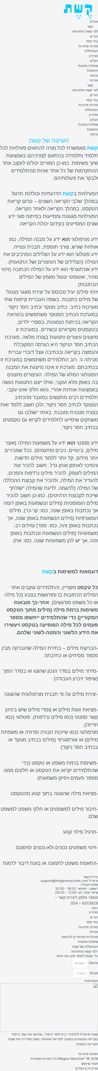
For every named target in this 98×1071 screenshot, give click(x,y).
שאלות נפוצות (88, 66)
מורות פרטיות (88, 46)
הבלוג (94, 61)
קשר (90, 26)
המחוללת (91, 51)
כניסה (94, 75)
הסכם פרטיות (88, 1054)
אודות (94, 21)
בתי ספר (92, 41)
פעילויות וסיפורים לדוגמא (80, 937)
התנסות (92, 70)
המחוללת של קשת (85, 946)
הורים (94, 36)
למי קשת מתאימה (85, 31)
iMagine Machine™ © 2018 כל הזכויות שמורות (64, 1058)
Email (93, 973)
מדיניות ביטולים (86, 1068)
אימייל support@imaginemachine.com (69, 881)
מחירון (93, 56)
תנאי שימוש (89, 1064)
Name (93, 963)
